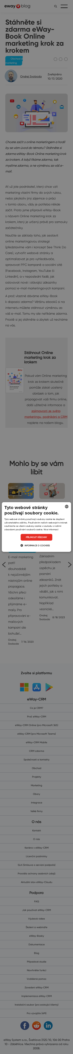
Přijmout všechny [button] (36, 537)
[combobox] (67, 506)
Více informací (51, 529)
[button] (36, 545)
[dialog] (36, 527)
